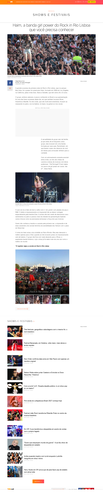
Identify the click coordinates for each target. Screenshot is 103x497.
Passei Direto (38, 1)
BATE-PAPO (25, 1)
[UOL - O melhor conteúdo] (10, 2)
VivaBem (62, 6)
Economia (39, 6)
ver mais (37, 481)
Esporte (48, 6)
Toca (86, 6)
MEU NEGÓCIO (31, 1)
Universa (57, 6)
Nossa (78, 6)
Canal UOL (73, 6)
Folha (44, 6)
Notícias (24, 6)
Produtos (10, 6)
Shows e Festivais (51, 15)
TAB (81, 6)
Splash (53, 6)
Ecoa (68, 6)
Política (29, 6)
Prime (83, 6)
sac (76, 1)
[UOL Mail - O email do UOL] (79, 2)
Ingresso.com (19, 1)
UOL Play (48, 1)
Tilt (66, 6)
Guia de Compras (93, 6)
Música (51, 11)
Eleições (19, 6)
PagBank (44, 1)
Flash (15, 6)
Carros (34, 6)
